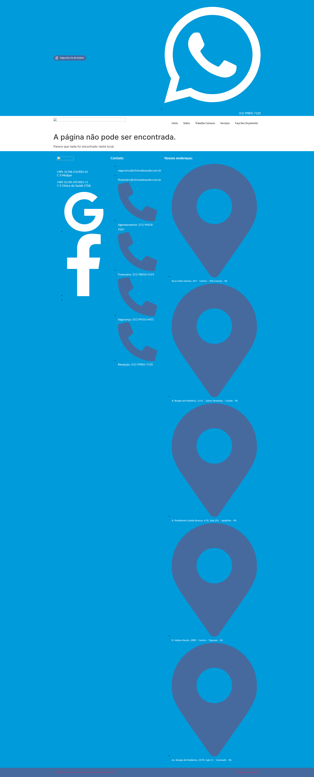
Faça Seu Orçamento (246, 123)
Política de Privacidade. (248, 772)
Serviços (225, 123)
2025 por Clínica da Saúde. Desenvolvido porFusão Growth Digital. (85, 772)
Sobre (186, 123)
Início (175, 123)
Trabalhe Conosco (205, 123)
